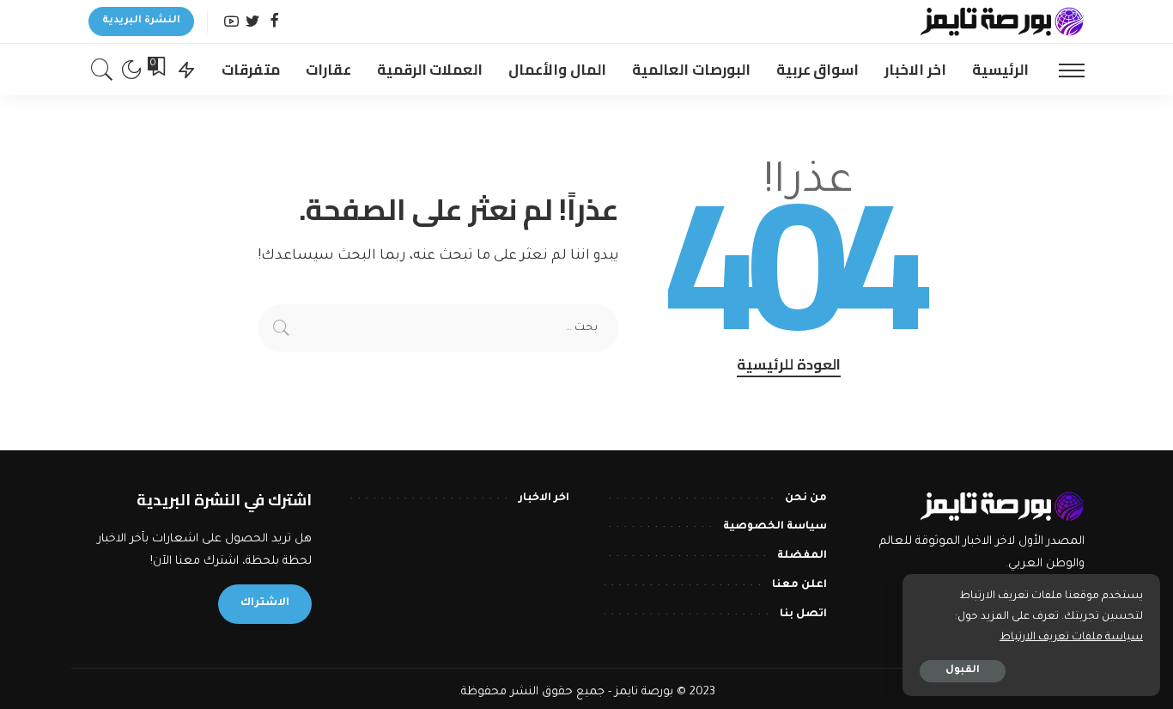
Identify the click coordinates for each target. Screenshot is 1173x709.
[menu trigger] (1063, 69)
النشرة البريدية (141, 21)
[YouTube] (231, 21)
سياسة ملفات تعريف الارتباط (1071, 638)
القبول (962, 670)
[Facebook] (274, 21)
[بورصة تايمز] (1002, 21)
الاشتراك (264, 603)
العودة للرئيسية (789, 365)
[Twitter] (253, 21)
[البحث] (102, 69)
